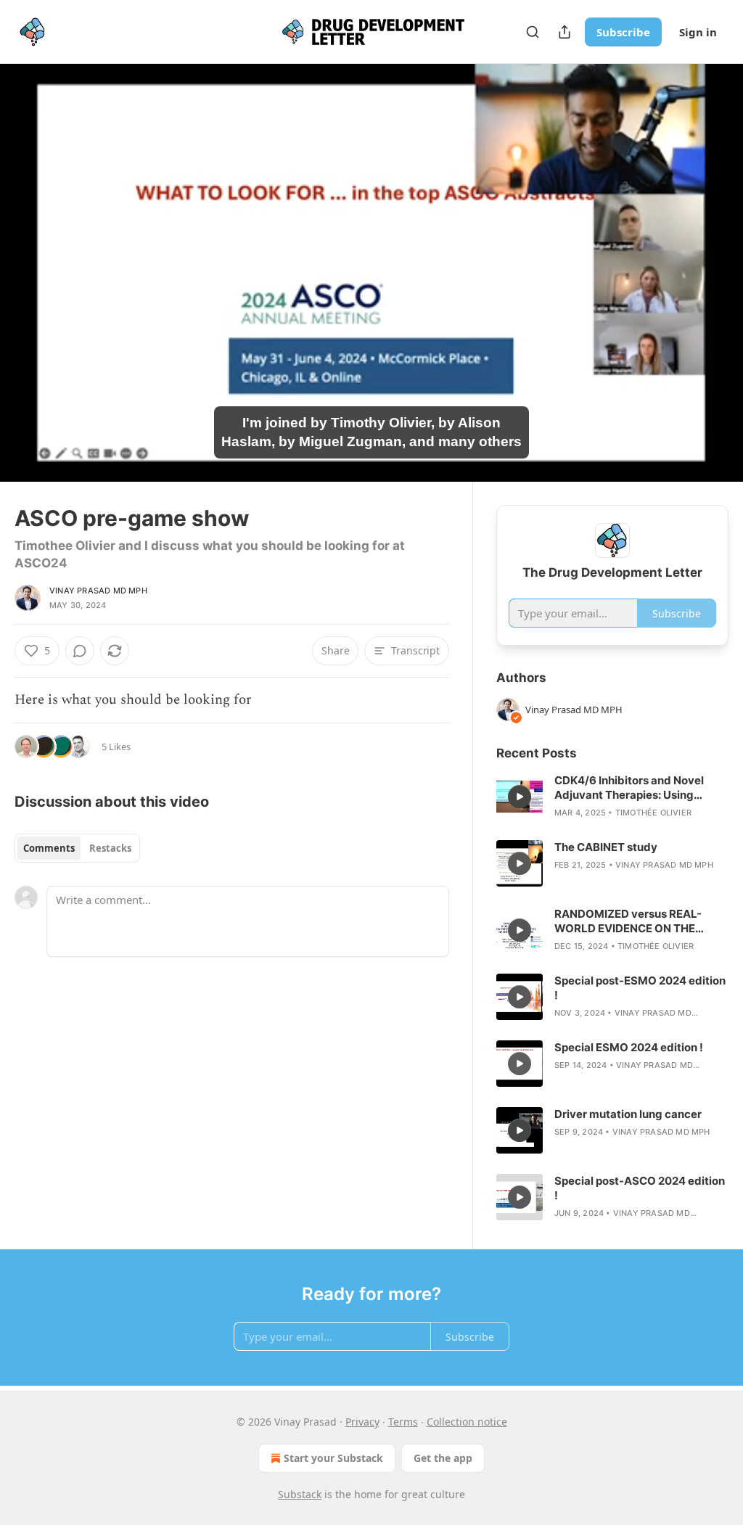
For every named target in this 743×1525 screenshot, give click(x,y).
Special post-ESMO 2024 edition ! (640, 988)
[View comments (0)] (712, 281)
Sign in (698, 32)
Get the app (443, 1458)
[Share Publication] (564, 31)
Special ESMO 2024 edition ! (628, 1047)
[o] (519, 796)
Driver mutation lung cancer (628, 1114)
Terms (403, 1422)
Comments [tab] (49, 848)
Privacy (362, 1422)
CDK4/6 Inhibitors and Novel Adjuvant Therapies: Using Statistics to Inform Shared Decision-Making (629, 787)
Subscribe (623, 32)
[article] (612, 797)
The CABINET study (605, 847)
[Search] (532, 31)
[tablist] (77, 848)
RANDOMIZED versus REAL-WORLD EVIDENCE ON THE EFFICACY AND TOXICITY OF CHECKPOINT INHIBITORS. (630, 921)
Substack (299, 1494)
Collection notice (467, 1422)
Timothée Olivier (653, 812)
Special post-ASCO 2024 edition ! (639, 1188)
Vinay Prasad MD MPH (98, 590)
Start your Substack (333, 1458)
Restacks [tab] (110, 848)
